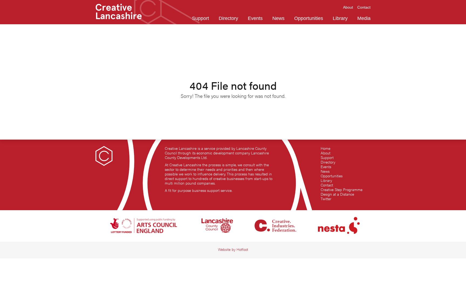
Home (325, 148)
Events (326, 166)
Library (326, 180)
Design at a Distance (337, 194)
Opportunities (331, 176)
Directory (328, 162)
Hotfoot (242, 249)
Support (327, 157)
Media (364, 18)
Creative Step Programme (341, 189)
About (325, 153)
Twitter (326, 198)
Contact (327, 185)
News (325, 171)
